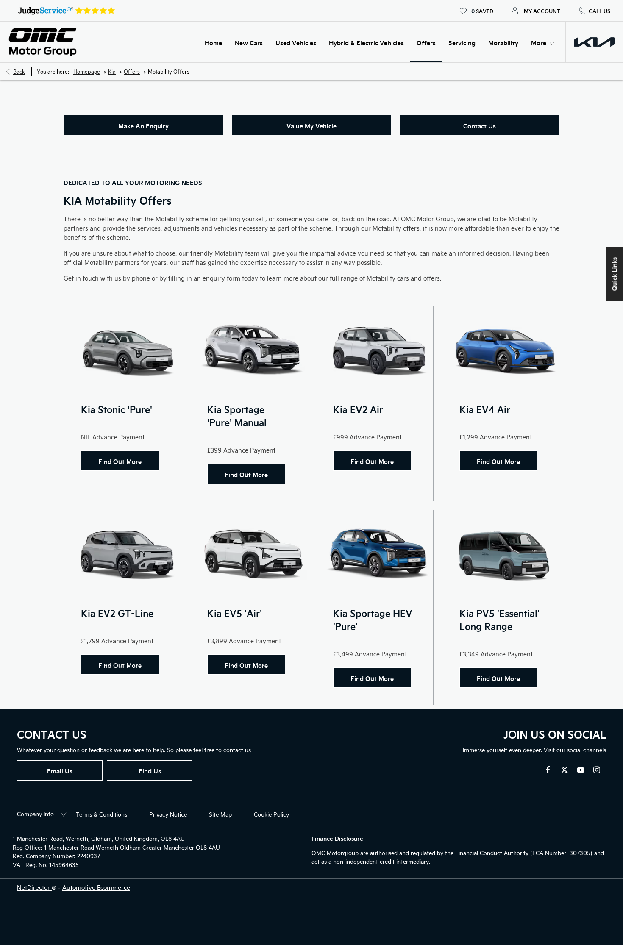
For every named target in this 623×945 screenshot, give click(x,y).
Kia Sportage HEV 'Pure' (372, 619)
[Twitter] (564, 769)
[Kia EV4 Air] (500, 350)
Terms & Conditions (101, 814)
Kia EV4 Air (484, 409)
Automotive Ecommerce (96, 888)
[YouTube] (581, 769)
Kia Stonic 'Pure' (116, 409)
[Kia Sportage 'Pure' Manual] (248, 350)
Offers (132, 71)
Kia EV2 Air (358, 409)
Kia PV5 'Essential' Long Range (499, 619)
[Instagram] (597, 769)
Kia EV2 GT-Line (117, 613)
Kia (112, 71)
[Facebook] (548, 769)
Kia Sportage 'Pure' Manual (237, 415)
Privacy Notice (168, 814)
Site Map (220, 814)
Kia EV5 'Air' (234, 613)
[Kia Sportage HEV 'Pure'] (374, 554)
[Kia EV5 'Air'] (248, 554)
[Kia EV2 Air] (374, 350)
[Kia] (594, 42)
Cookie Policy (271, 814)
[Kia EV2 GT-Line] (122, 554)
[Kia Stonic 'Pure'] (122, 350)
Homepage (86, 71)
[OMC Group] (42, 42)
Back (19, 71)
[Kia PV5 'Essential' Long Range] (500, 554)
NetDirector (34, 888)
